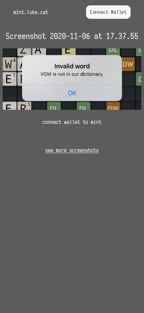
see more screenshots (72, 150)
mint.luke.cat (30, 12)
